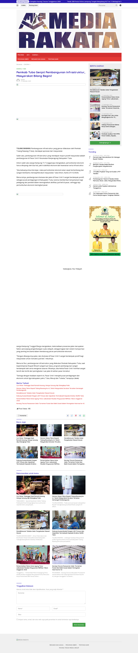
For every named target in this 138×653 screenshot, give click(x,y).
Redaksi (23, 80)
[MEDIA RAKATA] (69, 30)
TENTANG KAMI (53, 59)
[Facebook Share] (67, 415)
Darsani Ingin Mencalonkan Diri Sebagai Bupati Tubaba (106, 158)
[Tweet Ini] (71, 415)
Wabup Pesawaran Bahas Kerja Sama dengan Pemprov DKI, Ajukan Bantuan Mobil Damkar (110, 125)
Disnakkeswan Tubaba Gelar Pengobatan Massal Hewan (35, 393)
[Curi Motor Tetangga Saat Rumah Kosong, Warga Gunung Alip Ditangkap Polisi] (27, 430)
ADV (28, 55)
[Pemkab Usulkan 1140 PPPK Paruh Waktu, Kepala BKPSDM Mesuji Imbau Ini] (95, 135)
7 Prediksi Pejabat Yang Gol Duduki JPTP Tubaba (106, 172)
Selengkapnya (104, 143)
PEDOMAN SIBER (23, 59)
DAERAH (35, 55)
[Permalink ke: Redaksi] (18, 80)
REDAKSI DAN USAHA (38, 59)
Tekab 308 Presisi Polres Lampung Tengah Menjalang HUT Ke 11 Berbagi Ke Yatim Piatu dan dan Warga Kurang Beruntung (89, 1)
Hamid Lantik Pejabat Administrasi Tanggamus (104, 187)
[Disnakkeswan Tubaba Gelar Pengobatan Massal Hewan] (75, 430)
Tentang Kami (33, 5)
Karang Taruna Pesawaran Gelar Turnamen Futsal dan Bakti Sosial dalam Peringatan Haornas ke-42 (50, 403)
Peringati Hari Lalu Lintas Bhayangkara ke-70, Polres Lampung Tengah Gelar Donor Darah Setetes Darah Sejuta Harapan (111, 116)
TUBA (24, 69)
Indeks (23, 5)
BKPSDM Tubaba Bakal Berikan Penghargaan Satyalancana (103, 165)
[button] (116, 5)
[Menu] (17, 5)
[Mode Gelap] (121, 5)
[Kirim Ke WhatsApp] (83, 415)
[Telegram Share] (79, 415)
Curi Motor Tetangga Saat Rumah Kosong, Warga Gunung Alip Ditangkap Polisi (43, 385)
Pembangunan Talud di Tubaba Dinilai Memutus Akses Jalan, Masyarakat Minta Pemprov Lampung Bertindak (107, 180)
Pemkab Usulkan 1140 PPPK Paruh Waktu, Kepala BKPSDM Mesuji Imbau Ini (111, 135)
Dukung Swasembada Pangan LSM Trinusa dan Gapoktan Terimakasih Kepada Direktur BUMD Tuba (50, 396)
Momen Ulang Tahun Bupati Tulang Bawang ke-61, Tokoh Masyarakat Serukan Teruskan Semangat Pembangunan (49, 389)
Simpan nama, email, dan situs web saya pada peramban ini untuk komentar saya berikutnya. (48, 619)
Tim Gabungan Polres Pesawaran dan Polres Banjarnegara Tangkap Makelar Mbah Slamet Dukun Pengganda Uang (106, 194)
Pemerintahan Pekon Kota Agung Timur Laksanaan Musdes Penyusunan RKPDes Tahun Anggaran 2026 (49, 399)
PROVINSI (21, 55)
